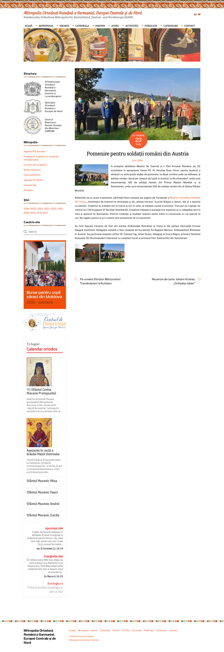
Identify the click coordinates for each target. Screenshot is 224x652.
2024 (40, 208)
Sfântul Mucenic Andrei (43, 504)
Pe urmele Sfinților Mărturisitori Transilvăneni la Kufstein (100, 281)
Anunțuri (28, 190)
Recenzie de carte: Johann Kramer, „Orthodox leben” (173, 281)
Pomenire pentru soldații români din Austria (138, 153)
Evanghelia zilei (53, 556)
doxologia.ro (55, 584)
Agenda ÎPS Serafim (34, 151)
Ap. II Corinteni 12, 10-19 (50, 548)
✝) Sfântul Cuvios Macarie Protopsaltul (41, 391)
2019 (32, 212)
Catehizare (171, 25)
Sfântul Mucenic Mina (42, 481)
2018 (39, 212)
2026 (26, 208)
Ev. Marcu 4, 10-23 (53, 576)
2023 (47, 208)
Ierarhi (64, 25)
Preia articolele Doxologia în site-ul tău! (45, 589)
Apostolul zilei (54, 528)
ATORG (115, 25)
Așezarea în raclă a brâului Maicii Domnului (43, 452)
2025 (33, 208)
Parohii (100, 25)
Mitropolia (46, 25)
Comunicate (30, 185)
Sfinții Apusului (32, 169)
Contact (189, 25)
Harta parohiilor (32, 175)
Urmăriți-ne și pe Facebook (81, 636)
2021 (60, 208)
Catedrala (82, 25)
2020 (26, 212)
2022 (53, 208)
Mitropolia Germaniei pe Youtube (84, 640)
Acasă (28, 25)
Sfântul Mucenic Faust (42, 492)
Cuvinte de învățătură (35, 164)
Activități (131, 25)
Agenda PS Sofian (33, 180)
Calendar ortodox (42, 349)
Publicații (151, 25)
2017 (45, 212)
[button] (28, 44)
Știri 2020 (137, 160)
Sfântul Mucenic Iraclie (43, 515)
